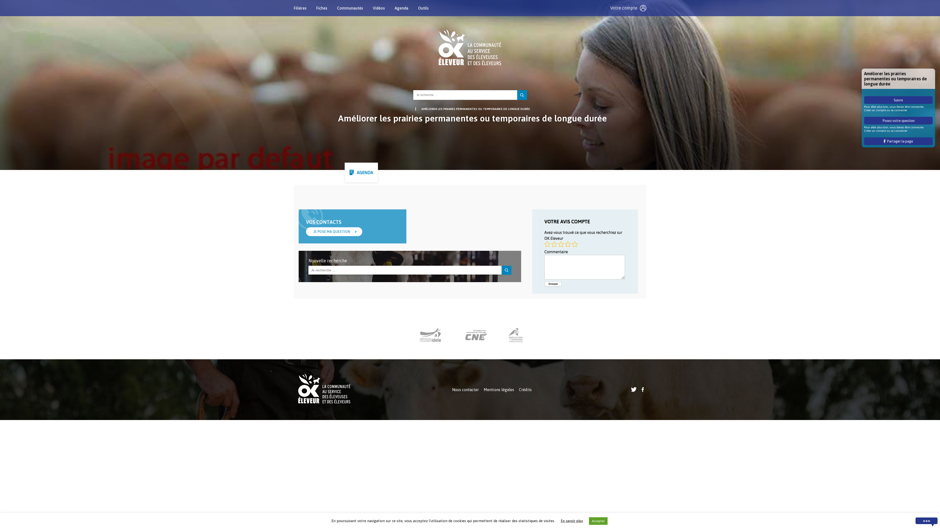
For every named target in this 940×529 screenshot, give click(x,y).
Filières (300, 8)
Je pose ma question (331, 232)
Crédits (525, 389)
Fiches (321, 8)
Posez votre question (898, 121)
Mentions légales (499, 389)
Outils (423, 8)
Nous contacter (465, 389)
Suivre (898, 100)
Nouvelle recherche (327, 260)
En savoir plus (572, 521)
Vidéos (379, 8)
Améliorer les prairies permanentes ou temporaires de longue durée (475, 109)
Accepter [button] (598, 521)
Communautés (350, 8)
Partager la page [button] (899, 141)
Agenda (401, 8)
